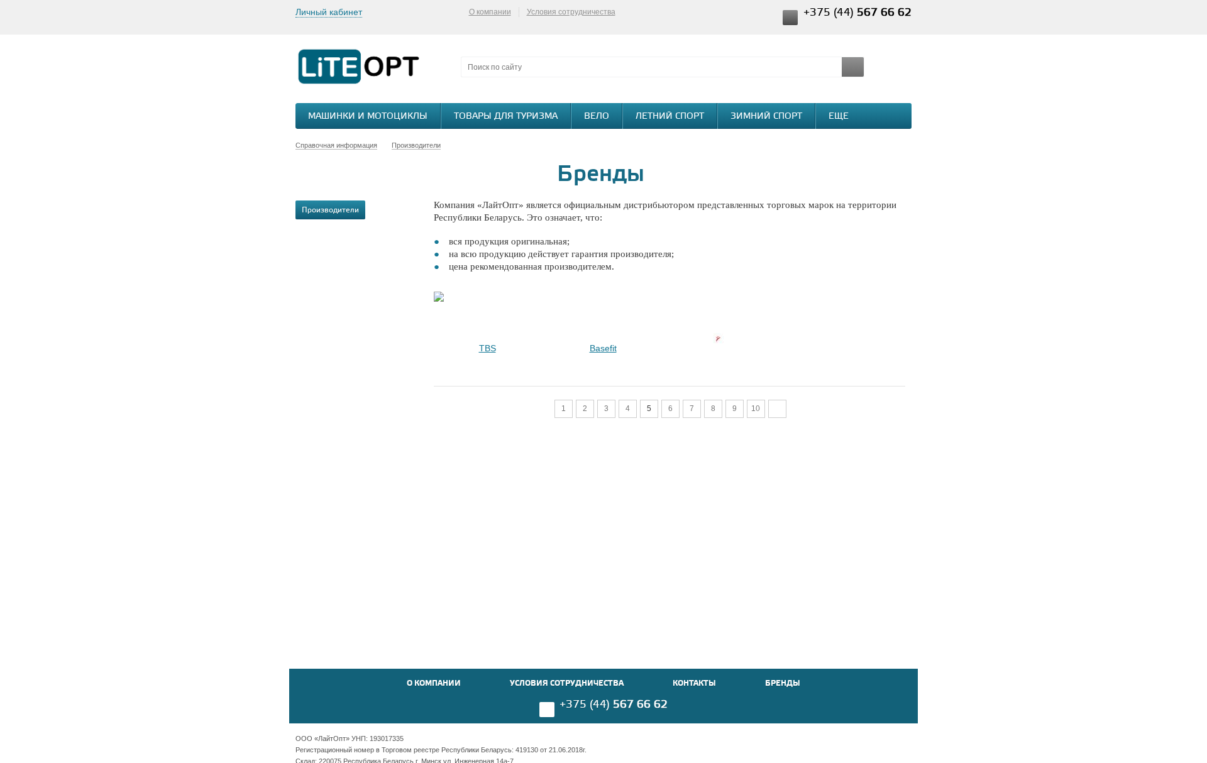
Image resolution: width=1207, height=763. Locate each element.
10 (755, 408)
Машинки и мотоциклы (367, 116)
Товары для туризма (506, 116)
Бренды (782, 683)
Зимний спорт (766, 116)
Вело (596, 116)
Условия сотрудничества (571, 12)
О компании (490, 12)
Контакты (694, 683)
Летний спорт (670, 116)
